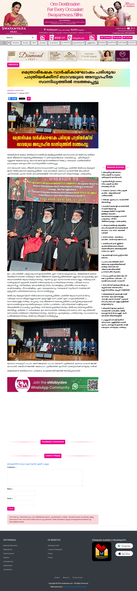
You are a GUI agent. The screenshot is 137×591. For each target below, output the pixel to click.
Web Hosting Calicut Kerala (76, 587)
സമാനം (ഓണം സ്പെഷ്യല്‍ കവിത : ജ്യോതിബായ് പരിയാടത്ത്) (114, 193)
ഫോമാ (43, 43)
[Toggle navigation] (4, 43)
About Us (66, 577)
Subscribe (122, 43)
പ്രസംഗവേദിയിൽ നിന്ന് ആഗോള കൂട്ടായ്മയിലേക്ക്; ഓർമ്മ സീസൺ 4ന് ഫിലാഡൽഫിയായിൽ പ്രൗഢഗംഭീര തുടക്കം (113, 267)
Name (9, 489)
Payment (102, 43)
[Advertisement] (52, 414)
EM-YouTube (127, 37)
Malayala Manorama (10, 545)
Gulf (34, 43)
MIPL (65, 587)
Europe (25, 43)
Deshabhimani (8, 561)
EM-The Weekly (106, 37)
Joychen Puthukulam (55, 549)
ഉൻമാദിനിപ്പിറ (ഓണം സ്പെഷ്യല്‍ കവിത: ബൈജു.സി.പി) (111, 184)
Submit (10, 509)
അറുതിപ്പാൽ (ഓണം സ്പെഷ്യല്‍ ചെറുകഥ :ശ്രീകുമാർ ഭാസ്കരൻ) (111, 175)
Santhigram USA (53, 545)
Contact (57, 577)
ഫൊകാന (54, 43)
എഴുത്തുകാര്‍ (78, 43)
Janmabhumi (7, 569)
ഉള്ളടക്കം (91, 43)
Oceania (16, 43)
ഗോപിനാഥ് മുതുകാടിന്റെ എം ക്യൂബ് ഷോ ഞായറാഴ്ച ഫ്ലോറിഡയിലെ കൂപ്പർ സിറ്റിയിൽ (115, 287)
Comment (11, 467)
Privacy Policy (78, 577)
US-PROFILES (66, 43)
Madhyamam (7, 565)
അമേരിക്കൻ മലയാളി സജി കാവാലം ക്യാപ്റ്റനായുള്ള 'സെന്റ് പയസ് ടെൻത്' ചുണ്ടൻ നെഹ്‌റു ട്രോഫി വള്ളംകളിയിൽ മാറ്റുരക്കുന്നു (115, 299)
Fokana (50, 553)
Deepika (6, 557)
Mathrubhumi (7, 549)
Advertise (112, 43)
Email (9, 498)
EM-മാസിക (117, 37)
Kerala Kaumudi (8, 553)
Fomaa (50, 557)
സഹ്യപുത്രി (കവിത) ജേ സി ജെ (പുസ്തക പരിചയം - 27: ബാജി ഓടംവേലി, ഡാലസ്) (114, 278)
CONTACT (132, 43)
